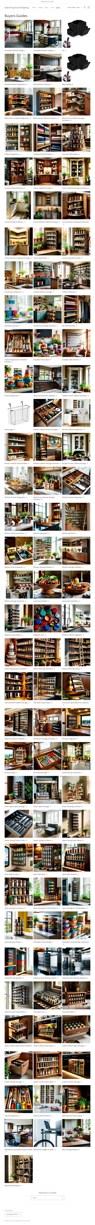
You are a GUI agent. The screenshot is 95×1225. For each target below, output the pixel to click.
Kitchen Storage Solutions (14, 601)
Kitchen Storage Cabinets (71, 567)
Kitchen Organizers (40, 533)
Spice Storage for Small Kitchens (45, 908)
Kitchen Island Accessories (14, 533)
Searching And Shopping (14, 1220)
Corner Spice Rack (40, 258)
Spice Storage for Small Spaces (74, 908)
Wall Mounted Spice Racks (72, 1116)
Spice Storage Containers (14, 908)
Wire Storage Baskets (70, 1150)
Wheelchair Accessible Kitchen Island (18, 1150)
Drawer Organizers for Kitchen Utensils (16, 361)
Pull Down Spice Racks (41, 703)
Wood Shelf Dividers (12, 1185)
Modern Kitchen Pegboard (72, 635)
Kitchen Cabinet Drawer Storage (45, 429)
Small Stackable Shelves (71, 806)
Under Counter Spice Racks (43, 1082)
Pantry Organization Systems (15, 669)
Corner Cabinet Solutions (14, 188)
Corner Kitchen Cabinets (14, 222)
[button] (47, 7)
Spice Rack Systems (69, 874)
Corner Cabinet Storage (42, 188)
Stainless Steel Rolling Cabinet (44, 978)
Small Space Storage (41, 806)
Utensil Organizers (11, 1116)
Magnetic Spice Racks (13, 635)
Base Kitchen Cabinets (41, 84)
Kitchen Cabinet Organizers (72, 429)
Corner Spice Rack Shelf (71, 258)
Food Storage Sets (11, 396)
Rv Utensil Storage (40, 773)
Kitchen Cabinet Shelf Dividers (16, 463)
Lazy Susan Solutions (70, 601)
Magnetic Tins (38, 635)
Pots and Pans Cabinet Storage (16, 703)
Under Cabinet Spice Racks (43, 1046)
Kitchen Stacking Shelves (42, 567)
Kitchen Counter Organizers (15, 497)
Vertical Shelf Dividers (41, 1116)
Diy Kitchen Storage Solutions (44, 326)
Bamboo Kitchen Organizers (15, 84)
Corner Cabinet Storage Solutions (74, 188)
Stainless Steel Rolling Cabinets (74, 978)
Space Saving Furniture (42, 840)
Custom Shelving (68, 292)
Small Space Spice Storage (15, 806)
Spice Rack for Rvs (11, 874)
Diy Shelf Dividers (68, 326)
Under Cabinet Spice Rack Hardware (18, 1046)
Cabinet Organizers (12, 154)
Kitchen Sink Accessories (14, 567)
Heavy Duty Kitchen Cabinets (44, 396)
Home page (9, 429)
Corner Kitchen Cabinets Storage (45, 222)
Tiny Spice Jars (39, 1012)
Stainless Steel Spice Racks (15, 1012)
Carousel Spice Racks (70, 154)
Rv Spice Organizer (69, 739)
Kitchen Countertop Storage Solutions (44, 498)
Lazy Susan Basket (40, 601)
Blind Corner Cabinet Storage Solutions (73, 119)
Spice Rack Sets (39, 874)
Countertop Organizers (13, 292)
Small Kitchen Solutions (71, 773)
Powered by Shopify (25, 1220)
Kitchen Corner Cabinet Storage (74, 463)
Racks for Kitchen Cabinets (14, 739)
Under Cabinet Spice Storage (73, 1046)
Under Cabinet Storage (13, 1082)
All (63, 50)
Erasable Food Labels (41, 360)
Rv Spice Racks (10, 773)
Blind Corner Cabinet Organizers (17, 118)
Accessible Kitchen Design (14, 50)
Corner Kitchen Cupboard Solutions (75, 222)
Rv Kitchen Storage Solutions (44, 739)
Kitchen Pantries (68, 533)
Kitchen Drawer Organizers (72, 497)
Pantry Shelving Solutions (43, 669)
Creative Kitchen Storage (42, 292)
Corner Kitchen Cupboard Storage (17, 258)
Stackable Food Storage (42, 942)
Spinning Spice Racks (13, 942)
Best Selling (66, 84)
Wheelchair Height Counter (43, 1150)
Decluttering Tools (11, 326)
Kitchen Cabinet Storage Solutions (46, 463)
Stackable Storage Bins (13, 978)
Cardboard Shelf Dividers (42, 154)
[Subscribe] (62, 1198)
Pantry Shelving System (71, 669)
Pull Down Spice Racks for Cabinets (75, 703)
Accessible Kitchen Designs (43, 50)
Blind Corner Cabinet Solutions (45, 118)
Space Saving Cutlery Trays (15, 840)
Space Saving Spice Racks (71, 840)
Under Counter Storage (71, 1082)
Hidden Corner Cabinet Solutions (74, 396)
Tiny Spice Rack (68, 1012)
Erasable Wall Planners (70, 360)
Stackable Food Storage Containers (75, 942)
